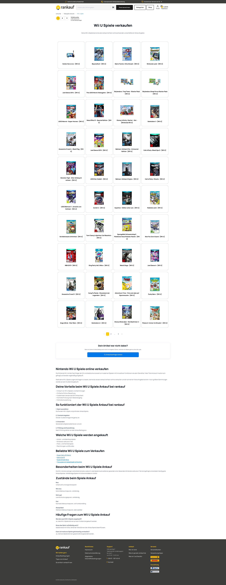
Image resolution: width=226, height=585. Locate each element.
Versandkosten (156, 550)
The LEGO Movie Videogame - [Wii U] (99, 93)
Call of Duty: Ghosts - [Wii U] (155, 179)
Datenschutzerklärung (92, 553)
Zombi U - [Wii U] (99, 208)
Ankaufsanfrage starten (114, 355)
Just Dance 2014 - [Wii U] (71, 93)
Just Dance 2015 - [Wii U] (99, 150)
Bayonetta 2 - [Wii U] (99, 64)
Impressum (89, 550)
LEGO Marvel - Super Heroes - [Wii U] (71, 121)
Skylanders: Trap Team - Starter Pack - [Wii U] (127, 93)
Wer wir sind (133, 550)
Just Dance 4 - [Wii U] (155, 265)
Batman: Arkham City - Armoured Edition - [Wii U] (127, 150)
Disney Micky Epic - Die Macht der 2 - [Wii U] (127, 323)
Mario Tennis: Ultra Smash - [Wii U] (127, 64)
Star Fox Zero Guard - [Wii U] (155, 237)
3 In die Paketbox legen (76, 20)
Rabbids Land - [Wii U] (155, 208)
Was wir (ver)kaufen (135, 556)
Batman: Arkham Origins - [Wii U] (127, 179)
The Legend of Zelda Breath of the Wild (69, 462)
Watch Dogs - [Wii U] (127, 265)
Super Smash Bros (63, 460)
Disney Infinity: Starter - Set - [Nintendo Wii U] (127, 121)
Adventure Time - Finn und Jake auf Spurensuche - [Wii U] (127, 294)
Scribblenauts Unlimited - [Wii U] (71, 237)
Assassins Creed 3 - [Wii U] (71, 294)
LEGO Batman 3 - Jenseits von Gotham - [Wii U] (71, 208)
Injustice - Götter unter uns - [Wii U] (127, 208)
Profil (158, 9)
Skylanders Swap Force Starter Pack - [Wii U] (154, 93)
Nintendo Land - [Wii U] (155, 64)
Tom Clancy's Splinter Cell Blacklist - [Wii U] (99, 236)
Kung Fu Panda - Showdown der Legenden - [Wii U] (99, 294)
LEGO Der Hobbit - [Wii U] (99, 179)
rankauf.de (58, 13)
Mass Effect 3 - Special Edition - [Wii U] (99, 121)
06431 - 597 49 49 (114, 558)
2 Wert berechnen (75, 18)
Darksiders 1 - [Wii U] (155, 121)
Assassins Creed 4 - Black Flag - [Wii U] (71, 150)
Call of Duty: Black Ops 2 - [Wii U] (155, 150)
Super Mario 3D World (64, 455)
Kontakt (110, 562)
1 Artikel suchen (75, 17)
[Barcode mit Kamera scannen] (113, 7)
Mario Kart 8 (61, 457)
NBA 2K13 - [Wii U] (71, 265)
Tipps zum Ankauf (62, 559)
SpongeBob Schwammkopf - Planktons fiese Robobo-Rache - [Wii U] (127, 236)
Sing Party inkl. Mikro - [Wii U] (99, 265)
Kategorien (140, 7)
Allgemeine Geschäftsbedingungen (93, 557)
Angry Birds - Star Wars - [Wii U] (71, 323)
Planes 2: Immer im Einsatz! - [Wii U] (154, 323)
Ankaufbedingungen (63, 556)
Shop (150, 7)
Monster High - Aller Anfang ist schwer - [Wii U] (71, 179)
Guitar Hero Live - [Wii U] (71, 64)
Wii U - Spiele (80, 13)
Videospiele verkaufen (69, 13)
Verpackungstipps (157, 553)
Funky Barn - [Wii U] (155, 294)
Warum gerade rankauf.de (137, 553)
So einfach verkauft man (64, 562)
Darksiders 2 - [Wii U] (99, 323)
